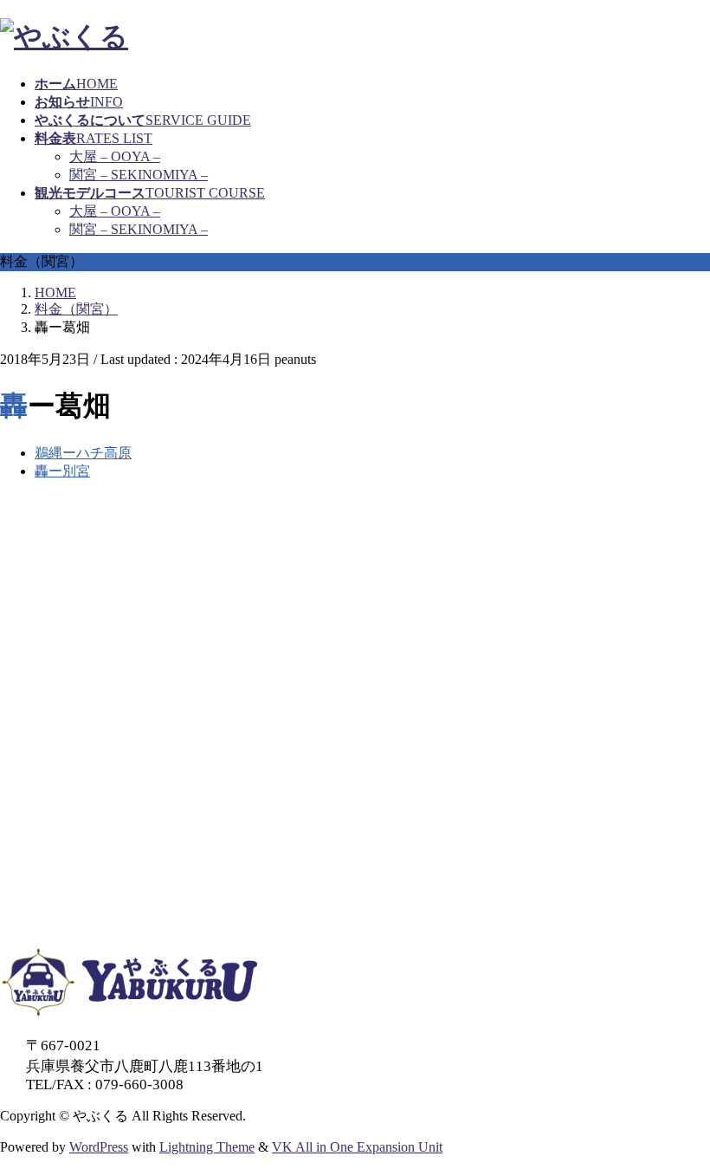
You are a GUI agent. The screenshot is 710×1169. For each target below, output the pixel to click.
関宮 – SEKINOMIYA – (138, 174)
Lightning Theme (207, 1147)
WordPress (98, 1147)
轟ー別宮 (62, 471)
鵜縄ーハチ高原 (83, 452)
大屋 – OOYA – (114, 156)
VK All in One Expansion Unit (357, 1147)
